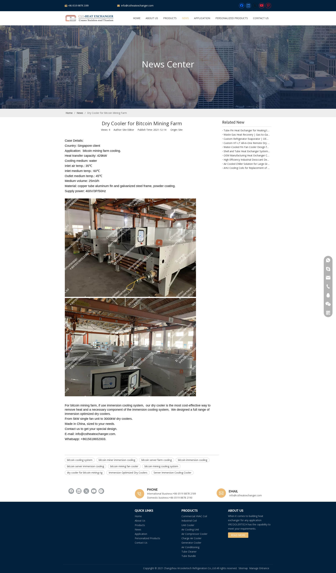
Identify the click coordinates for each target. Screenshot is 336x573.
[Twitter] (255, 5)
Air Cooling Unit (190, 529)
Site (180, 129)
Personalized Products (147, 538)
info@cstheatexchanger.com (136, 5)
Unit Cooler (187, 525)
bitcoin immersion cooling (192, 460)
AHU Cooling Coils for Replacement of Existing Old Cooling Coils (247, 168)
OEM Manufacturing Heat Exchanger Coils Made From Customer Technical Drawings (247, 155)
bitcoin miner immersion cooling (117, 460)
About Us (140, 520)
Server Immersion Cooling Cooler (172, 472)
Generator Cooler (191, 542)
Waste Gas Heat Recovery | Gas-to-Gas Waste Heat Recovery (247, 134)
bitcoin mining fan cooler (124, 466)
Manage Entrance (259, 568)
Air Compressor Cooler (194, 534)
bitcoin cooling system (79, 460)
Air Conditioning (190, 547)
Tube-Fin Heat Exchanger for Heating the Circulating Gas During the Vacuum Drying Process (247, 130)
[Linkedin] (248, 5)
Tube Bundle (188, 556)
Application (141, 534)
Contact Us (141, 542)
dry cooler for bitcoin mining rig (84, 472)
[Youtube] (261, 5)
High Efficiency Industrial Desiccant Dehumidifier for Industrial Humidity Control (247, 159)
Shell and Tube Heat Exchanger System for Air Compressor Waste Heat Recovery (247, 151)
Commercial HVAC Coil (194, 516)
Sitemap (243, 568)
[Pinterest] (268, 5)
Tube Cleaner (189, 551)
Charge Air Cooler (191, 538)
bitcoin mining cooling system (161, 466)
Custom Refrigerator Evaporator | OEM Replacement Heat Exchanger (247, 138)
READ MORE (238, 535)
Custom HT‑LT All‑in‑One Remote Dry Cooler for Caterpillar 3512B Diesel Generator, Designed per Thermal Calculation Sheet (247, 143)
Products (140, 525)
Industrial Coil (189, 520)
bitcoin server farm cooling (156, 460)
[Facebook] (241, 5)
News (138, 529)
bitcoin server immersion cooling (85, 466)
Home (138, 516)
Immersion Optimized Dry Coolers (128, 472)
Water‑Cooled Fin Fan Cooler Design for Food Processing (247, 147)
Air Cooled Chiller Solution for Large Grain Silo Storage (247, 163)
